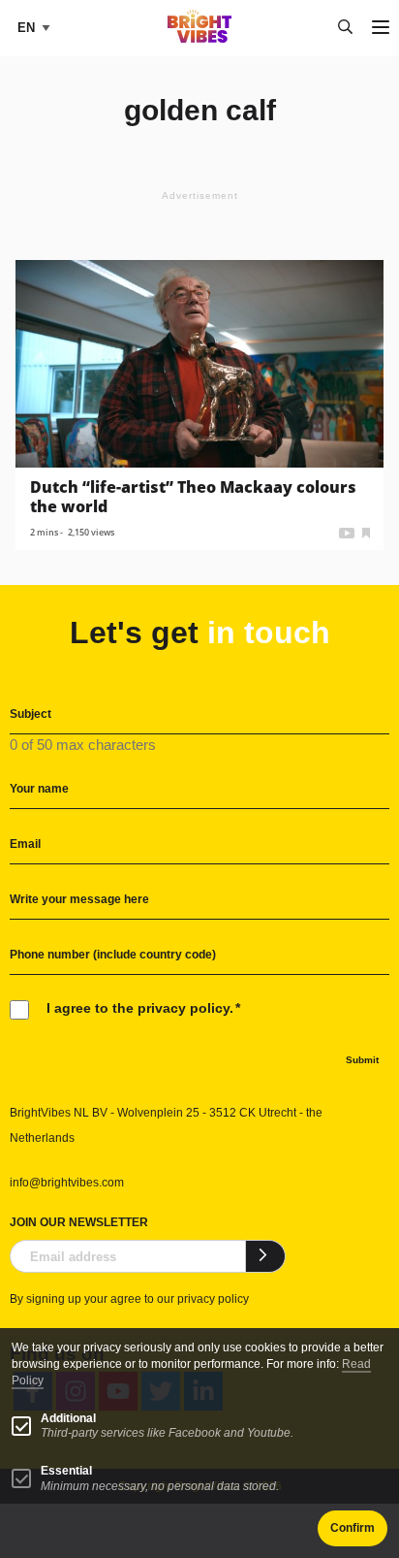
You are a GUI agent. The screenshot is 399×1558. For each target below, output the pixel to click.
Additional (68, 1418)
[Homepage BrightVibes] (200, 37)
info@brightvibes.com (67, 1182)
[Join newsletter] (266, 1256)
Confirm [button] (352, 1528)
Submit (362, 1060)
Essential (66, 1470)
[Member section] (366, 531)
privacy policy (213, 1299)
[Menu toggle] (380, 28)
